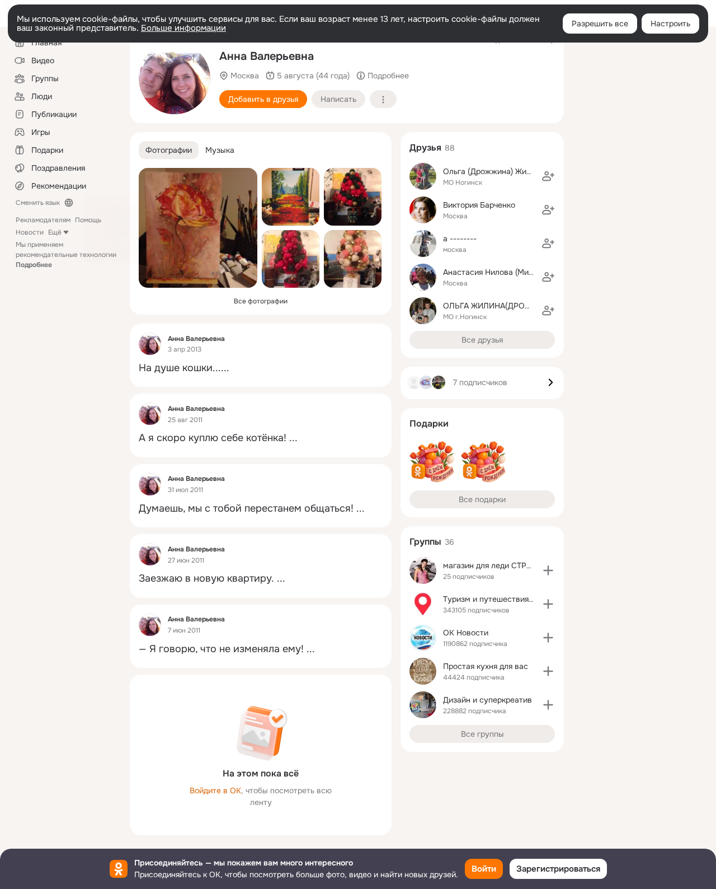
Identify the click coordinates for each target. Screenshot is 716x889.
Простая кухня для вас (485, 666)
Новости (30, 232)
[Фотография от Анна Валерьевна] (174, 78)
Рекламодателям (43, 220)
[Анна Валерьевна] (150, 344)
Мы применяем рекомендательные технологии (66, 254)
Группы (425, 542)
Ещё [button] (55, 232)
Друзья (425, 147)
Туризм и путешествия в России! (505, 599)
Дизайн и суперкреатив (487, 700)
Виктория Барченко (479, 205)
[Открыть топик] (260, 368)
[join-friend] (548, 176)
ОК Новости (465, 633)
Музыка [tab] (219, 150)
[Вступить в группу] (548, 570)
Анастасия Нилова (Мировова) (500, 272)
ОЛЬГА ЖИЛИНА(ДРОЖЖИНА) (500, 306)
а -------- (460, 238)
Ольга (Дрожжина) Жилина (493, 171)
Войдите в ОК (215, 790)
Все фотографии (261, 301)
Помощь (88, 220)
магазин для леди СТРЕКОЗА (498, 565)
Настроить (670, 23)
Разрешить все (600, 23)
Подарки (429, 423)
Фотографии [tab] (168, 150)
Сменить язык (38, 202)
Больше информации (183, 28)
